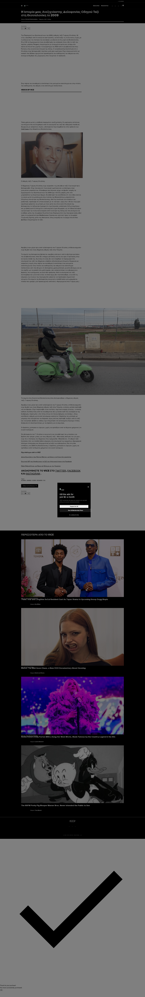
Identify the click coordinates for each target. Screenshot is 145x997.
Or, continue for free (74, 515)
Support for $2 (74, 506)
